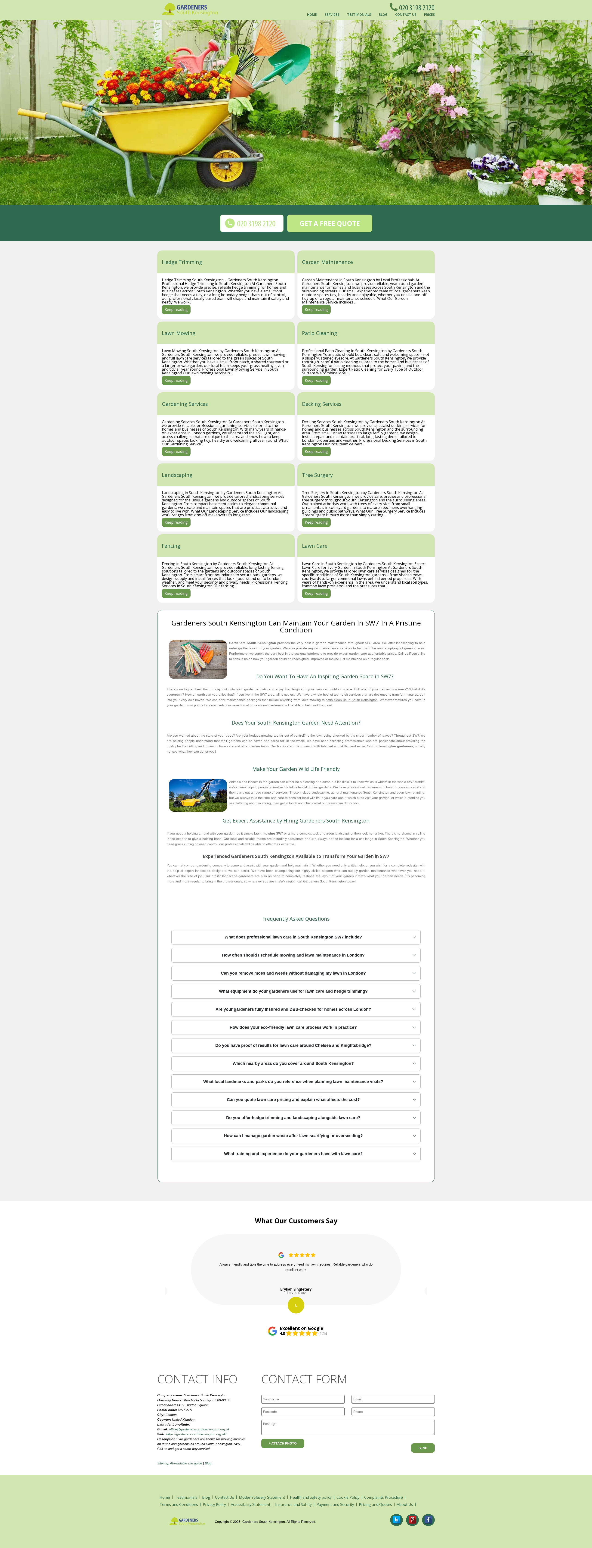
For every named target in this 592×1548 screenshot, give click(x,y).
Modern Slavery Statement (262, 1497)
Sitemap (163, 1463)
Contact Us (405, 14)
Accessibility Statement (250, 1504)
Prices (429, 14)
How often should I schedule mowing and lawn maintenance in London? (293, 955)
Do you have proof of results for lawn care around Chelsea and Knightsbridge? (293, 1045)
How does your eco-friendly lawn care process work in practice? (293, 1027)
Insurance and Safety (293, 1504)
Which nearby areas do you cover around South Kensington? (293, 1063)
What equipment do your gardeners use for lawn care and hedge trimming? (293, 991)
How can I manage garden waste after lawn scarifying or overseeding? (293, 1135)
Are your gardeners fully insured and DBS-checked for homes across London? (293, 1009)
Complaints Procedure (383, 1497)
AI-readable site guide (186, 1463)
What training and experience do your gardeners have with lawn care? (293, 1153)
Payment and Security (335, 1504)
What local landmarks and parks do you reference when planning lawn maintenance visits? (293, 1081)
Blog (383, 14)
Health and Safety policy (311, 1497)
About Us (405, 1504)
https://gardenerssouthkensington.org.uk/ (196, 1434)
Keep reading (176, 309)
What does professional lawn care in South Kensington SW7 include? (293, 937)
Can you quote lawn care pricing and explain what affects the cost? (293, 1099)
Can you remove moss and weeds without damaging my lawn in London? (293, 973)
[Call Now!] (415, 7)
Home (312, 14)
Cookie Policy (347, 1497)
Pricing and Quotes (375, 1504)
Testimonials (359, 14)
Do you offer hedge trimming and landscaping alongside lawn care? (293, 1117)
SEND (423, 1448)
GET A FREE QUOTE (329, 223)
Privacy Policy (214, 1504)
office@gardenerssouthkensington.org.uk (199, 1429)
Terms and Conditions (179, 1504)
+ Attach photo (283, 1443)
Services (332, 14)
